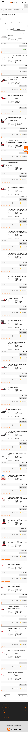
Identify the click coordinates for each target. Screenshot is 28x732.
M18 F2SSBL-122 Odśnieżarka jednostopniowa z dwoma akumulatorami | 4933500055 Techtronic (17, 119)
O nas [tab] (3, 710)
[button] (6, 52)
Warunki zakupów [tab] (6, 707)
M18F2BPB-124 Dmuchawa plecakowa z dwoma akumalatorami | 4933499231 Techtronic (16, 320)
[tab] (3, 19)
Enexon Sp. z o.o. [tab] (6, 717)
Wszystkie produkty (11, 9)
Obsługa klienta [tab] (5, 704)
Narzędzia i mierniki (20, 9)
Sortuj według (10, 29)
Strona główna (4, 9)
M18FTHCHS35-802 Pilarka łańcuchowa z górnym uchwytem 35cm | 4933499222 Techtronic (17, 164)
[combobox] (14, 6)
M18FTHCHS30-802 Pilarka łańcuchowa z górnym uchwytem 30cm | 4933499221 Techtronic (17, 187)
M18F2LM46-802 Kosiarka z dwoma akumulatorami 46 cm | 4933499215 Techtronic (15, 409)
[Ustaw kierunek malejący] (26, 29)
